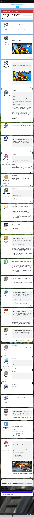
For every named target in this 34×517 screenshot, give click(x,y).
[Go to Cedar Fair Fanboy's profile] (2, 18)
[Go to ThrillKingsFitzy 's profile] (6, 125)
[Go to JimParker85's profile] (6, 261)
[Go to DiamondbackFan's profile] (6, 310)
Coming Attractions (19, 18)
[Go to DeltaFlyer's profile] (6, 138)
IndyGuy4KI (6, 295)
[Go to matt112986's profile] (6, 238)
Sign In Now (25, 483)
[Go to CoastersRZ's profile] (6, 206)
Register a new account (9, 483)
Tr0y (6, 41)
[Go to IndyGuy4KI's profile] (6, 291)
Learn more (1, 1)
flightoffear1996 (6, 180)
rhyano (6, 228)
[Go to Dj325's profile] (6, 278)
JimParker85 (6, 265)
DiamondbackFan (6, 314)
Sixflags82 (6, 414)
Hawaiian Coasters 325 (6, 95)
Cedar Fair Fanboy (6, 18)
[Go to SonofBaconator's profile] (6, 424)
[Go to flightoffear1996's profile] (6, 177)
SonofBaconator (6, 427)
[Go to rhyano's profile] (6, 225)
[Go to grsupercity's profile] (6, 386)
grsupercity (6, 389)
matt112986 (6, 241)
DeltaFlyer (6, 142)
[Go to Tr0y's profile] (6, 38)
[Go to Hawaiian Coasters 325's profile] (6, 92)
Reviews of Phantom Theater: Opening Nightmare (10, 11)
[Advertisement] (17, 499)
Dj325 (6, 282)
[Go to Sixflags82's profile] (6, 411)
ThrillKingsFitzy (6, 129)
